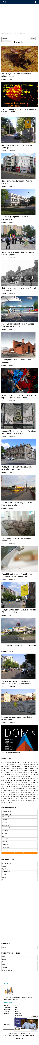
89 (8, 772)
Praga (16, 1009)
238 (34, 794)
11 (18, 762)
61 (19, 768)
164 (36, 782)
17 (31, 762)
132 (17, 778)
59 (15, 768)
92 (15, 772)
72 (7, 770)
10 (16, 762)
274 (29, 800)
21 (4, 764)
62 (21, 768)
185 (25, 786)
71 (4, 770)
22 (6, 764)
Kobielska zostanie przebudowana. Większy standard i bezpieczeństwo (16, 682)
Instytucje (18, 1013)
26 (15, 764)
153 (5, 782)
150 (31, 780)
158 (19, 782)
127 (2, 778)
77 (18, 770)
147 (23, 780)
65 (28, 768)
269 (14, 800)
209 (22, 790)
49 (28, 766)
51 (33, 766)
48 (26, 766)
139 (36, 778)
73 (9, 770)
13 (23, 762)
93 (17, 772)
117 (9, 776)
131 (14, 778)
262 (31, 798)
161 (28, 782)
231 (14, 794)
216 (6, 792)
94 (19, 772)
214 (36, 790)
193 (11, 788)
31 (26, 764)
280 (11, 802)
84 (33, 770)
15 (27, 762)
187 (31, 786)
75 (13, 770)
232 (17, 794)
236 (28, 794)
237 (31, 794)
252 (2, 798)
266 (6, 800)
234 (22, 794)
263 (34, 798)
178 (5, 786)
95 (21, 772)
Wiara (3, 880)
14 (25, 762)
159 (22, 782)
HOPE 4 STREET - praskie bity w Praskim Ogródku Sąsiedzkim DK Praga (18, 396)
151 (34, 780)
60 (17, 768)
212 (31, 790)
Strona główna (6, 33)
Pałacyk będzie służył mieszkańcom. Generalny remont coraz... (16, 468)
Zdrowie (4, 847)
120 (17, 776)
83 (31, 770)
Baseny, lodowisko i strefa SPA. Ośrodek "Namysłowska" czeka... (18, 325)
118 (11, 776)
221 (20, 792)
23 (8, 764)
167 (9, 784)
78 (20, 770)
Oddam (4, 959)
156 (14, 782)
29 (21, 764)
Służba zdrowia (6, 871)
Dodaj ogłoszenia (7, 970)
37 (2, 766)
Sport (3, 833)
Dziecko (4, 817)
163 (34, 782)
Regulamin (7, 1009)
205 (11, 790)
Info (15, 33)
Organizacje (5, 869)
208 (19, 790)
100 (33, 772)
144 (14, 780)
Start (16, 1005)
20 (2, 764)
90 (10, 772)
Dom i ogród (5, 814)
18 (34, 762)
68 (34, 768)
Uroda (3, 839)
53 (2, 768)
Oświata (4, 874)
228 (5, 794)
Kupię (3, 956)
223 (26, 792)
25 (13, 764)
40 (9, 766)
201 (34, 788)
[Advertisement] (19, 17)
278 (5, 802)
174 (29, 784)
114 (36, 774)
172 (23, 784)
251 (34, 796)
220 (17, 792)
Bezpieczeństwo (6, 863)
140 (3, 780)
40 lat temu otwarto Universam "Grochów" (18, 645)
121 (20, 776)
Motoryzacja (5, 828)
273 (26, 800)
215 (3, 792)
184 (22, 786)
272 (23, 800)
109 (22, 774)
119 (14, 776)
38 (4, 766)
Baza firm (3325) (8, 807)
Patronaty (6, 1013)
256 (14, 798)
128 (5, 778)
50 (31, 766)
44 (18, 766)
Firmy (16, 1011)
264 (36, 798)
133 (19, 778)
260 (25, 798)
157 (17, 782)
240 (3, 796)
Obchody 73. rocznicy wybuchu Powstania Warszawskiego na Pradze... (18, 432)
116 (6, 776)
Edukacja (4, 819)
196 (20, 788)
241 (6, 796)
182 (17, 786)
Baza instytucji (7, 859)
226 (34, 792)
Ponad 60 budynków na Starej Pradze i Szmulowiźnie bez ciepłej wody (17, 575)
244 (14, 796)
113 (34, 774)
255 (11, 798)
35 (34, 764)
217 (9, 792)
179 (8, 786)
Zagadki (4, 947)
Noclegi (4, 830)
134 (22, 778)
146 (20, 780)
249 (29, 796)
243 (11, 796)
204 (8, 790)
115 (3, 776)
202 (2, 790)
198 (26, 788)
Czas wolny (5, 811)
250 (31, 796)
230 (11, 794)
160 (25, 782)
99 (30, 772)
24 (10, 764)
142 (9, 780)
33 (30, 764)
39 (7, 766)
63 (24, 768)
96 (24, 772)
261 (28, 798)
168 (11, 784)
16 (29, 762)
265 (3, 800)
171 (20, 784)
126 (34, 776)
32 (28, 764)
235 (25, 794)
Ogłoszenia (18, 1015)
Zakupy (4, 844)
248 (26, 796)
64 (26, 768)
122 (23, 776)
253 (5, 798)
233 (19, 794)
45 (20, 766)
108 (19, 774)
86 (2, 772)
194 (14, 788)
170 (17, 784)
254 (8, 798)
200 (31, 788)
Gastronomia (5, 825)
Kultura (4, 866)
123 (26, 776)
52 (35, 766)
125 (31, 776)
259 (22, 798)
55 (6, 768)
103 (5, 774)
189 (36, 786)
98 (28, 772)
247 (23, 796)
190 (3, 788)
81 (26, 770)
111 (28, 774)
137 (31, 778)
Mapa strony (7, 1011)
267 (9, 800)
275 (31, 800)
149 (29, 780)
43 (15, 766)
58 (13, 768)
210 (25, 790)
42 (13, 766)
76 (15, 770)
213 (34, 790)
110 (25, 774)
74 (11, 770)
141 (6, 780)
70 (2, 770)
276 (34, 800)
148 (26, 780)
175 (31, 784)
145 (17, 780)
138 (34, 778)
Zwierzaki (4, 850)
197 (23, 788)
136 (28, 778)
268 (11, 800)
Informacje (21, 33)
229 (8, 794)
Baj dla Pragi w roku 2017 (11, 753)
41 (11, 766)
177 (2, 786)
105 (11, 774)
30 (24, 764)
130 (11, 778)
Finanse (4, 822)
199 (29, 788)
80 (24, 770)
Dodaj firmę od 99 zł (19, 853)
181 (14, 786)
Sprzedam (5, 962)
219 (14, 792)
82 (28, 770)
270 (17, 800)
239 (36, 794)
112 (31, 774)
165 (3, 784)
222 (23, 792)
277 (2, 802)
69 (37, 768)
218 (11, 792)
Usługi (4, 841)
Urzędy (4, 877)
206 (14, 790)
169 (14, 784)
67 (32, 768)
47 (24, 766)
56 (8, 768)
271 (20, 800)
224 (29, 792)
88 (6, 772)
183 (19, 786)
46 (22, 766)
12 (21, 762)
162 (31, 782)
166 (6, 784)
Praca (3, 964)
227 (2, 794)
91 (13, 772)
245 (17, 796)
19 (36, 762)
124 (29, 776)
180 (11, 786)
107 (17, 774)
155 (11, 782)
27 (17, 764)
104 (8, 774)
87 (4, 772)
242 (9, 796)
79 (22, 770)
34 (32, 764)
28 (19, 764)
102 (2, 774)
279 (8, 802)
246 (20, 796)
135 (25, 778)
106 (14, 774)
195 (17, 788)
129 (8, 778)
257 (17, 798)
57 (10, 768)
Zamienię (4, 967)
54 (4, 768)
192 (9, 788)
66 (30, 768)
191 (6, 788)
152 (2, 782)
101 (36, 772)
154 (8, 782)
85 (35, 770)
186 (28, 786)
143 (11, 780)
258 (19, 798)
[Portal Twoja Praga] (9, 991)
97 (26, 772)
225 (31, 792)
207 (17, 790)
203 (5, 790)
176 (34, 784)
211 (28, 790)
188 (34, 786)
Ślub (3, 836)
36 (37, 764)
